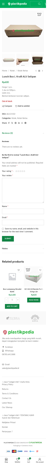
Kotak (12, 71)
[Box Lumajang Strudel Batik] (12, 276)
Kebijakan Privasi (8, 423)
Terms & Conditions (10, 394)
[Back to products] (39, 70)
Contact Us (6, 398)
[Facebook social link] (8, 123)
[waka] (35, 318)
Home (4, 71)
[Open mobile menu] (3, 4)
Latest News (7, 403)
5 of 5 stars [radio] (24, 171)
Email (5, 217)
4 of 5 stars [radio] (22, 171)
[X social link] (12, 123)
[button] (4, 31)
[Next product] (42, 70)
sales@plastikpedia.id (10, 368)
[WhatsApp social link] (22, 123)
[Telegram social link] (25, 123)
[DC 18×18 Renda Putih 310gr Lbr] (34, 276)
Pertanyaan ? (7, 432)
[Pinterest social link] (15, 123)
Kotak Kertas (23, 71)
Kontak (5, 427)
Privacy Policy (7, 385)
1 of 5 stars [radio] (16, 171)
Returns (5, 389)
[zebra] (13, 318)
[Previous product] (36, 70)
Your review (7, 175)
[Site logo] (17, 4)
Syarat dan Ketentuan (11, 418)
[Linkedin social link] (19, 123)
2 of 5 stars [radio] (18, 171)
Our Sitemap (7, 407)
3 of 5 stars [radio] (20, 171)
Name (5, 206)
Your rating (7, 171)
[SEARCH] (39, 4)
